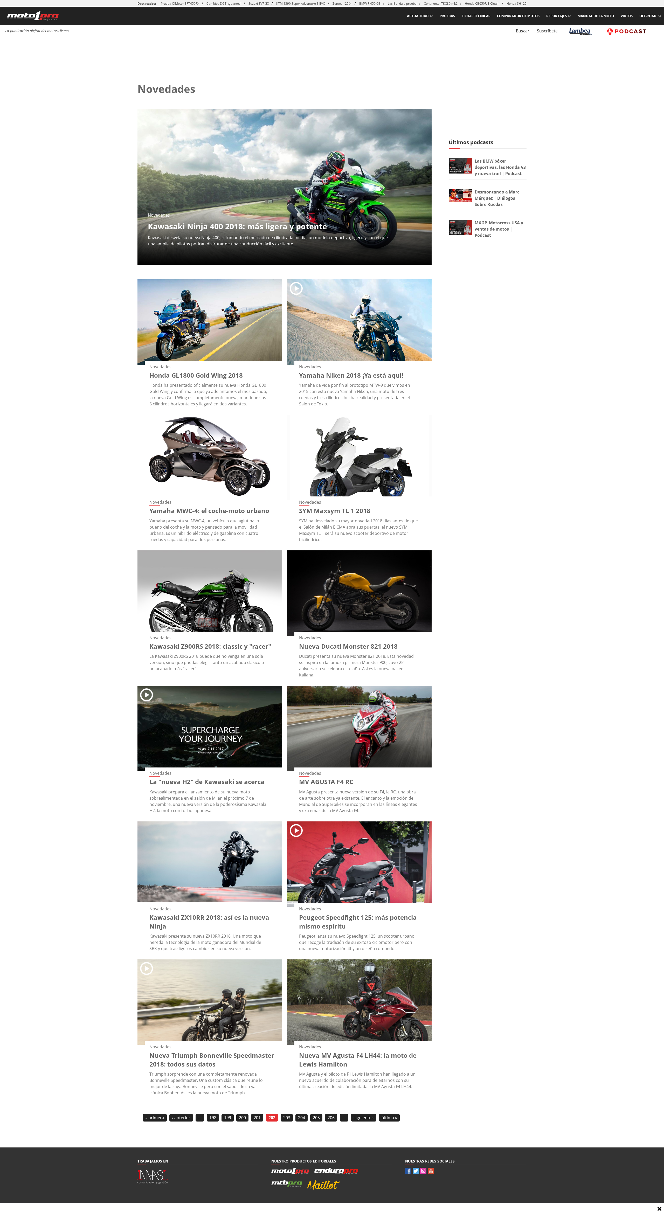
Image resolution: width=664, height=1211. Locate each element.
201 (257, 1117)
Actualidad (418, 15)
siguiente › (364, 1117)
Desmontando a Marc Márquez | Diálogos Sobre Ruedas (497, 198)
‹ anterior (181, 1117)
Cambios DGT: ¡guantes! (223, 3)
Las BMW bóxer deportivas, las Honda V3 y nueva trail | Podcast (500, 167)
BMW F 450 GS (370, 3)
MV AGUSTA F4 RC (326, 781)
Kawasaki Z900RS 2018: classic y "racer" (210, 646)
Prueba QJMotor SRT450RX (180, 3)
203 (286, 1117)
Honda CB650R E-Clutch (482, 3)
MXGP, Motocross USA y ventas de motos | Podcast (499, 229)
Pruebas (447, 15)
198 (212, 1117)
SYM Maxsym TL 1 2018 (334, 510)
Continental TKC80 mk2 (441, 3)
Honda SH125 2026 (521, 3)
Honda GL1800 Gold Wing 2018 (196, 375)
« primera (154, 1117)
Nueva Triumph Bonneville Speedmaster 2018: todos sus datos (211, 1059)
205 (316, 1117)
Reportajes (556, 15)
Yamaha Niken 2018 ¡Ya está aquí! (351, 375)
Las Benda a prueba (402, 3)
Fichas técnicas (476, 15)
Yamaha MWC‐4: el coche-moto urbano (209, 510)
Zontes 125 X (342, 3)
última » (389, 1117)
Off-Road (647, 15)
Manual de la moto (596, 15)
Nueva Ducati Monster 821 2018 (348, 646)
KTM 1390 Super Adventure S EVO (300, 3)
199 (227, 1117)
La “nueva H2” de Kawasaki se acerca (207, 781)
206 (331, 1117)
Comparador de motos (518, 15)
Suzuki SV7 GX (258, 3)
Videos (627, 15)
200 (242, 1117)
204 (301, 1117)
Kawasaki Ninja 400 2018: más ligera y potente (237, 226)
